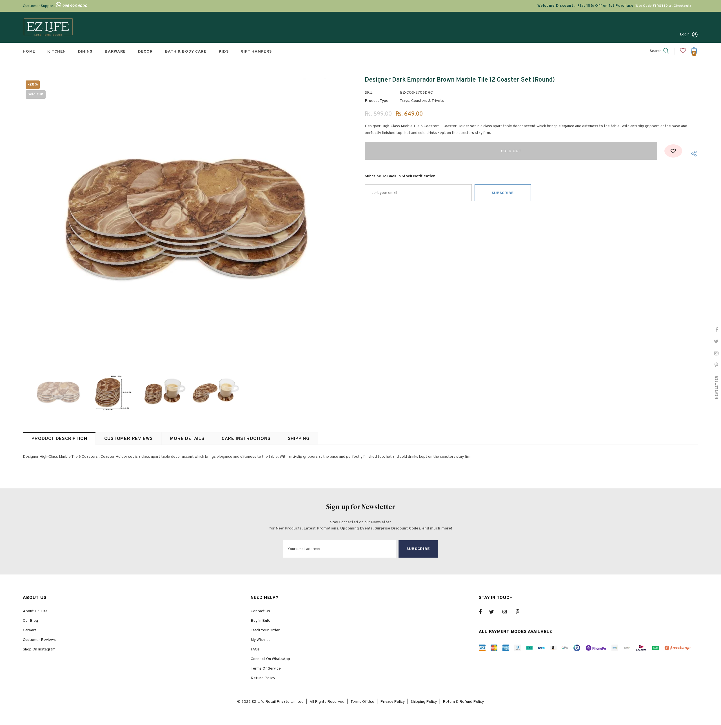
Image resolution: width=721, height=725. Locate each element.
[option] (189, 218)
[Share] (692, 154)
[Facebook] (484, 612)
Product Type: (377, 100)
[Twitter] (494, 612)
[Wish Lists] (673, 151)
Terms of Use (362, 701)
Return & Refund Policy (463, 701)
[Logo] (48, 27)
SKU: (369, 92)
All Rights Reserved (327, 701)
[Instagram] (507, 612)
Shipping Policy (424, 701)
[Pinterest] (521, 612)
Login (684, 34)
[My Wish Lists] (683, 52)
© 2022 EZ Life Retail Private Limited (270, 701)
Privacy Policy (392, 701)
